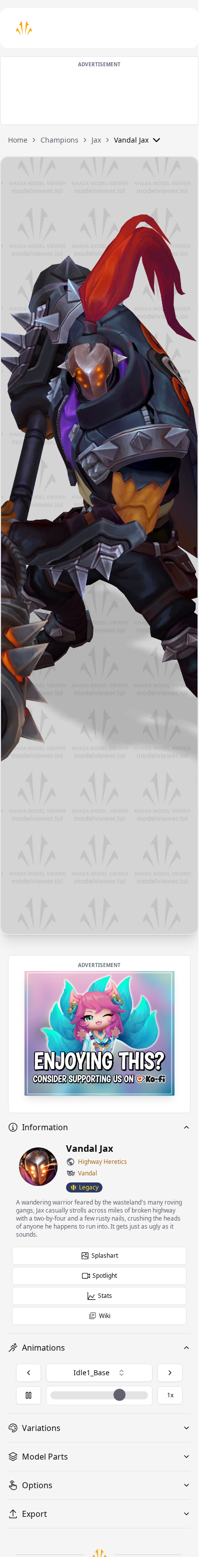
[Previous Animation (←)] (28, 1373)
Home (18, 140)
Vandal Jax (131, 140)
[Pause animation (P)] (28, 1395)
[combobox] (99, 1373)
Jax (96, 140)
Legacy (88, 1187)
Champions (59, 140)
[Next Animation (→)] (170, 1373)
